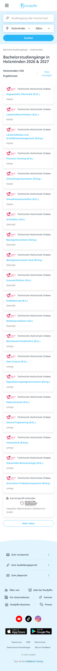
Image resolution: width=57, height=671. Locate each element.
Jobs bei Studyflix (43, 589)
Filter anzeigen (47, 73)
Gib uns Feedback (42, 647)
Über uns (14, 589)
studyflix (31, 6)
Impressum (17, 642)
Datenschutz (40, 642)
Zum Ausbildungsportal (24, 564)
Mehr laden (28, 523)
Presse (48, 604)
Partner (48, 597)
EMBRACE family (34, 661)
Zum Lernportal (19, 554)
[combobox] (43, 28)
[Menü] (7, 6)
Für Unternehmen (19, 597)
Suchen (28, 38)
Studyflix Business (20, 604)
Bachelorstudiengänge (15, 49)
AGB (28, 642)
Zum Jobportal (19, 575)
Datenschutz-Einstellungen (18, 647)
